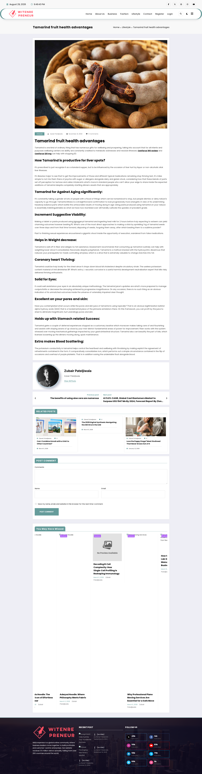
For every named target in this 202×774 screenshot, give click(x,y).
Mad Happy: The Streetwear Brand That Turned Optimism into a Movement (153, 577)
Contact (147, 13)
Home (89, 13)
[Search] (181, 13)
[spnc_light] (187, 13)
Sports (89, 658)
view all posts (70, 381)
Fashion (124, 13)
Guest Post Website (129, 658)
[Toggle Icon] (192, 13)
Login (170, 13)
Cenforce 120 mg (43, 153)
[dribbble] (181, 4)
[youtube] (194, 4)
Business (112, 13)
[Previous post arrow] (35, 398)
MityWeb (117, 662)
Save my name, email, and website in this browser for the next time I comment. (70, 504)
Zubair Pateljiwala (56, 134)
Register (159, 13)
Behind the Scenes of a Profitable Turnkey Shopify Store (118, 556)
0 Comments (93, 134)
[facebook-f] (168, 4)
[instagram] (187, 4)
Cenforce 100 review (148, 150)
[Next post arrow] (166, 398)
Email (103, 488)
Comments (39, 467)
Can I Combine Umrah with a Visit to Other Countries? (53, 442)
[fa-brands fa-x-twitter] (175, 4)
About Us (100, 13)
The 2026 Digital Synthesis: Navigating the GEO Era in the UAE (99, 423)
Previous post (93, 395)
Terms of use (111, 658)
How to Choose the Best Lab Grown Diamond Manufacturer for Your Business (51, 560)
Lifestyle (136, 13)
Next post (107, 395)
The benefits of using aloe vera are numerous (74, 398)
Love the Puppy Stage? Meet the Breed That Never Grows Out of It (143, 442)
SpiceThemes (136, 662)
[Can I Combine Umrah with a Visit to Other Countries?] (56, 426)
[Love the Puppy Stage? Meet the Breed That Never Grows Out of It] (146, 426)
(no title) (100, 616)
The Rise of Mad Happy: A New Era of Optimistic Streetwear (85, 567)
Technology (77, 658)
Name (37, 488)
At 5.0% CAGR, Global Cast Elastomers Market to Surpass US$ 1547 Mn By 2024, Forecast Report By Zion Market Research (132, 400)
